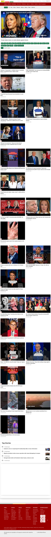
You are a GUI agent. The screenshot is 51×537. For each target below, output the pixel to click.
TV (24, 1)
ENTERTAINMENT (42, 4)
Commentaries (28, 516)
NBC (13, 43)
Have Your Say (28, 517)
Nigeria (20, 510)
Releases (18, 7)
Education (5, 512)
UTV (40, 43)
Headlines (5, 510)
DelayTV (43, 43)
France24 (24, 43)
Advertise (36, 1)
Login (47, 1)
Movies (31, 1)
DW (7, 43)
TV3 (38, 43)
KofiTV (47, 43)
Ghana (40, 1)
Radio (22, 1)
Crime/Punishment (7, 513)
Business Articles (35, 510)
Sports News (13, 510)
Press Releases (6, 516)
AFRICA (32, 4)
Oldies (14, 7)
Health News (6, 519)
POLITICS (19, 4)
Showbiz (41, 509)
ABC (15, 43)
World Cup (13, 516)
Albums (22, 7)
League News (13, 513)
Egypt (19, 512)
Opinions (27, 509)
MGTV (8, 45)
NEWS (5, 4)
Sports (12, 509)
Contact (43, 1)
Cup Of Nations (13, 517)
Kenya (20, 516)
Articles (27, 510)
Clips (11, 7)
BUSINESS (14, 4)
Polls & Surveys (28, 519)
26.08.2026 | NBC (3, 96)
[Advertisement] (25, 528)
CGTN (10, 43)
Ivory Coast (20, 517)
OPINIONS (24, 4)
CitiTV (32, 43)
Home (19, 1)
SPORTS (9, 4)
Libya (19, 513)
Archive (5, 7)
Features (27, 512)
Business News (35, 509)
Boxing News (13, 519)
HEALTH (28, 4)
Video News (42, 512)
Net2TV (35, 43)
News (29, 7)
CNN (5, 43)
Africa (19, 509)
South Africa (20, 519)
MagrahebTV (3, 45)
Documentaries (21, 45)
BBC (2, 43)
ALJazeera (19, 43)
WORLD (36, 4)
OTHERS (11, 45)
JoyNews (28, 43)
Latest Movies (42, 510)
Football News (13, 512)
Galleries (33, 7)
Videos (27, 1)
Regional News (6, 517)
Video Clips (42, 513)
